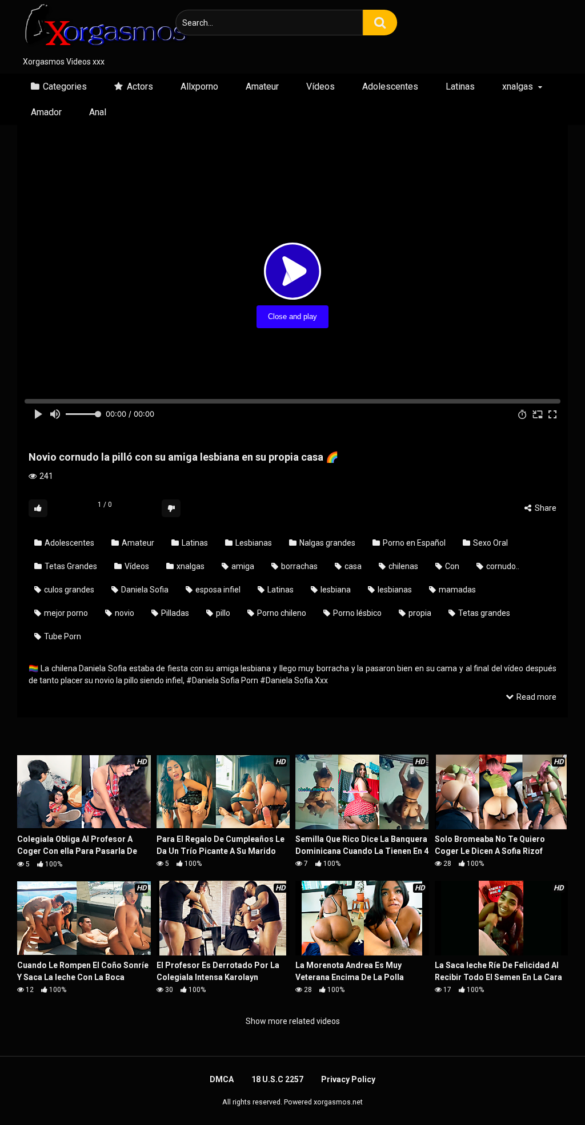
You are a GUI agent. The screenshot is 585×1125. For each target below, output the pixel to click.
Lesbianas (253, 542)
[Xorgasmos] (103, 28)
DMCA (222, 1079)
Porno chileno (280, 613)
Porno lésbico (356, 613)
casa (352, 566)
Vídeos (320, 86)
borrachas (298, 566)
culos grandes (68, 589)
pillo (222, 613)
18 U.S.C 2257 (277, 1079)
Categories (65, 86)
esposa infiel (217, 589)
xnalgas (517, 86)
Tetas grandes (483, 613)
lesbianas (394, 589)
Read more (535, 696)
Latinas (460, 86)
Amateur (262, 86)
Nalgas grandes (326, 542)
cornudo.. (501, 566)
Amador (46, 112)
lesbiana (335, 589)
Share (544, 508)
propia (419, 613)
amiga (242, 566)
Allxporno (199, 86)
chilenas (402, 566)
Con (451, 566)
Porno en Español (413, 542)
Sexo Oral (489, 542)
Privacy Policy (348, 1079)
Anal (97, 112)
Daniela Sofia (144, 589)
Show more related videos (293, 1021)
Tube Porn (61, 636)
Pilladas (174, 613)
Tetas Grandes (70, 566)
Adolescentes (390, 86)
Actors (140, 86)
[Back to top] (546, 1090)
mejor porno (65, 613)
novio (123, 613)
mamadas (456, 589)
